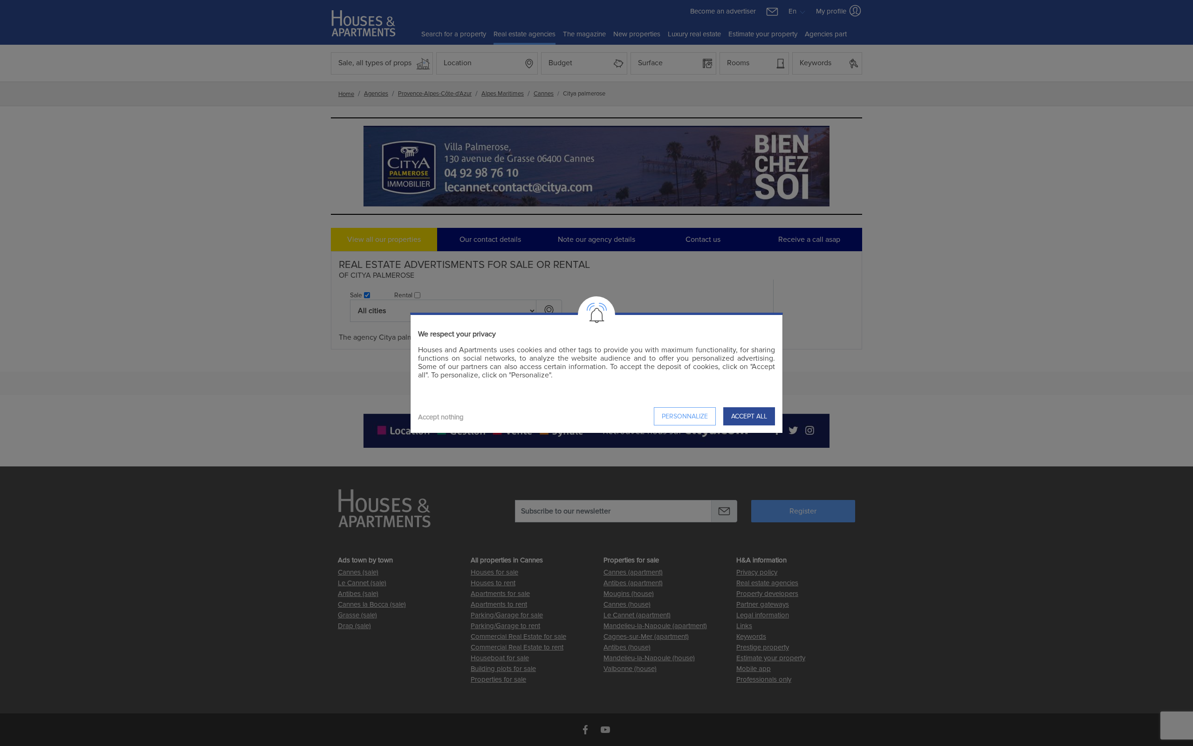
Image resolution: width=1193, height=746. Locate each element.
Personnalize (685, 416)
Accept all (749, 416)
